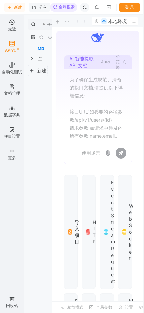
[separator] (51, 164)
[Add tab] (62, 22)
